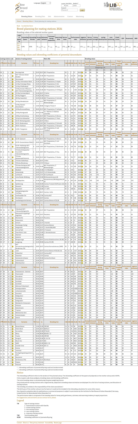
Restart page (58, 423)
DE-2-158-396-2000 (19, 46)
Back (18, 26)
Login (82, 10)
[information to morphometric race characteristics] (12, 72)
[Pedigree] (82, 72)
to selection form (27, 26)
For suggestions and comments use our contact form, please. (36, 397)
